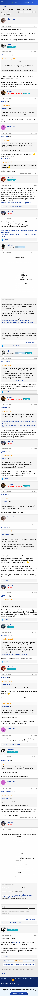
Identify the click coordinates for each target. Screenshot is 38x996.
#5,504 (35, 133)
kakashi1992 (11, 178)
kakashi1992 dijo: (7, 365)
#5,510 (35, 448)
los (30, 12)
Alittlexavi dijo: (6, 162)
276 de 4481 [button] (18, 961)
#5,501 (35, 26)
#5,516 (35, 735)
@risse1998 (4, 136)
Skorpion (10, 44)
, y (13, 206)
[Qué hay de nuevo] (32, 2)
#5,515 (35, 674)
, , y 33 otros (13, 345)
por (34, 12)
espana (26, 12)
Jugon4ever (11, 126)
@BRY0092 (5, 108)
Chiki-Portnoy (11, 19)
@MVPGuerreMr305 (7, 791)
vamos (9, 14)
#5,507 (35, 252)
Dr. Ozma (5, 12)
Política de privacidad (28, 978)
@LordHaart (31, 342)
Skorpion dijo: (6, 531)
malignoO (10, 245)
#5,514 (35, 632)
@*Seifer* (35, 342)
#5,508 (35, 358)
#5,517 (35, 757)
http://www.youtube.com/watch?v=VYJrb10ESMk (16, 203)
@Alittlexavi (4, 158)
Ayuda (3, 980)
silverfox (10, 211)
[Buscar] (36, 2)
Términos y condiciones (14, 978)
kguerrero (10, 750)
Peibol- (9, 351)
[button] (2, 2)
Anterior (10, 961)
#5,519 (35, 829)
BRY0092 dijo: (6, 455)
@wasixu (3, 102)
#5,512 (35, 524)
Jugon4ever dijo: (6, 764)
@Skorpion (5, 143)
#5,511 (35, 491)
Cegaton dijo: (6, 681)
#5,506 (35, 219)
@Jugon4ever (5, 760)
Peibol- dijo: (5, 703)
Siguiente (27, 961)
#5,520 (35, 935)
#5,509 (35, 404)
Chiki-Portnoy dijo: (7, 58)
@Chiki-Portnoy (6, 55)
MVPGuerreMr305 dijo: (8, 795)
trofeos (3, 14)
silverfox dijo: (6, 411)
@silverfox (4, 408)
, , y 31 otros (13, 922)
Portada (8, 980)
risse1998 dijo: (6, 140)
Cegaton (10, 625)
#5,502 (35, 51)
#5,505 (35, 185)
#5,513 (35, 593)
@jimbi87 (27, 342)
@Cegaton (4, 677)
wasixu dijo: (5, 105)
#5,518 (35, 788)
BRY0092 (10, 91)
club (21, 12)
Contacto (4, 978)
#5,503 (35, 98)
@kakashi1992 (5, 361)
